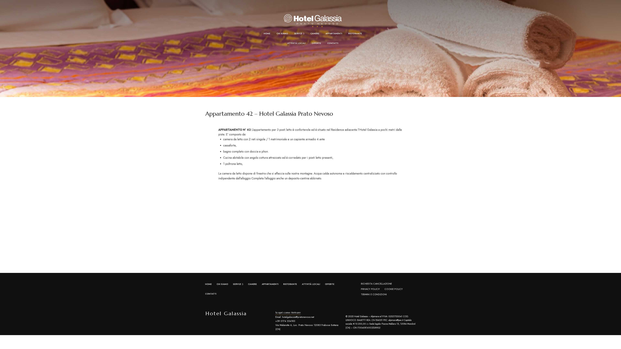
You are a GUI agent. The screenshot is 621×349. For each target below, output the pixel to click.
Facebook (207, 326)
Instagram (215, 326)
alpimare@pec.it (395, 320)
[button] (288, 312)
